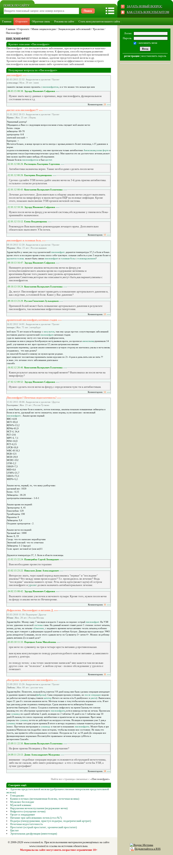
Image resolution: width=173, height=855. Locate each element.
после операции (93, 695)
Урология (98, 29)
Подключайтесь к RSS (147, 848)
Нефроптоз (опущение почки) (27, 811)
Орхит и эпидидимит (22, 814)
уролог (32, 585)
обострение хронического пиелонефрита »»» (32, 680)
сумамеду (45, 726)
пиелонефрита (58, 710)
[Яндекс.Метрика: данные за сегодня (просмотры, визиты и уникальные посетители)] (141, 845)
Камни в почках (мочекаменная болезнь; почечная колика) (44, 798)
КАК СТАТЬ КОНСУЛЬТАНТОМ (148, 12)
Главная (6, 21)
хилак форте (102, 150)
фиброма (40, 695)
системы (38, 625)
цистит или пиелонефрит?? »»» (25, 110)
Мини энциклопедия (43, 29)
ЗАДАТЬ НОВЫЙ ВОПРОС (144, 6)
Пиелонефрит (14, 32)
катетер (47, 698)
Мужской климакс (20, 805)
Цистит (14, 830)
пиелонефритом (50, 87)
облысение (38, 628)
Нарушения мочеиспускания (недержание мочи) (39, 808)
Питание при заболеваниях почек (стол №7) (36, 817)
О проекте (22, 21)
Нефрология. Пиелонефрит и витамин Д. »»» (32, 610)
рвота (93, 698)
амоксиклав (88, 341)
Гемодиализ (17, 795)
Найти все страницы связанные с (80, 779)
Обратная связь (41, 21)
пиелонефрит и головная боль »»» (26, 240)
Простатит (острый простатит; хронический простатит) (43, 827)
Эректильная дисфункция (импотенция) (33, 833)
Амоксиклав (90, 150)
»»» (57, 91)
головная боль (68, 258)
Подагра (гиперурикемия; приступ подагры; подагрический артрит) (50, 820)
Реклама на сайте (64, 21)
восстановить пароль (153, 55)
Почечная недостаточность (26, 824)
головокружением (86, 258)
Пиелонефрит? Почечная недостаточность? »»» (34, 397)
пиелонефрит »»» (16, 75)
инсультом (49, 331)
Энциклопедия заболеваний (74, 29)
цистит (48, 159)
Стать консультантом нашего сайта (99, 21)
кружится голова (15, 258)
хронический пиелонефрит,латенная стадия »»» (34, 319)
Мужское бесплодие (22, 801)
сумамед (15, 714)
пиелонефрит (57, 252)
